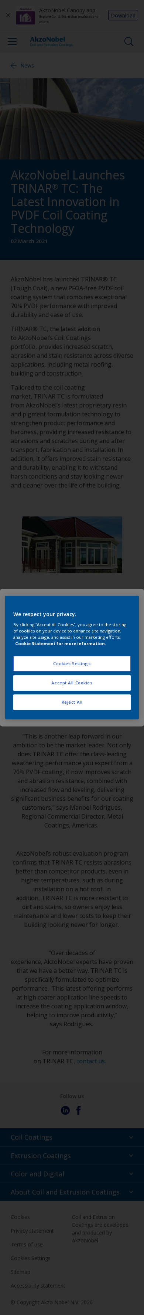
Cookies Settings (71, 664)
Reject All (72, 702)
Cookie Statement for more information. (60, 643)
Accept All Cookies (71, 682)
